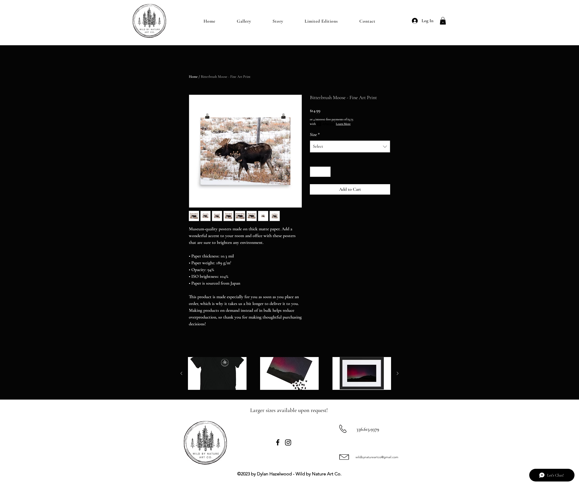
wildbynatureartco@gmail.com (377, 457)
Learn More (343, 124)
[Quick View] (217, 373)
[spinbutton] (320, 172)
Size (315, 134)
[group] (289, 373)
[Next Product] (397, 373)
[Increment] (326, 172)
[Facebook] (278, 442)
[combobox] (350, 146)
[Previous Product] (181, 373)
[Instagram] (288, 442)
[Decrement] (314, 172)
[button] (443, 20)
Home (193, 76)
